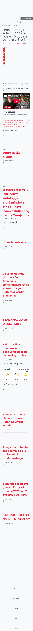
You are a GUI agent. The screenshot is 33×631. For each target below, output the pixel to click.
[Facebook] (16, 49)
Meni (16, 608)
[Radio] (16, 615)
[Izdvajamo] (16, 596)
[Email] (16, 63)
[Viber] (16, 56)
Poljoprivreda (6, 25)
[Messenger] (16, 51)
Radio (16, 618)
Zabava (15, 25)
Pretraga (16, 628)
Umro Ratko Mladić (15, 242)
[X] (16, 60)
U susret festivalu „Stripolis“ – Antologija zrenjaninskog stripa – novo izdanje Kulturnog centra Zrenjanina (16, 202)
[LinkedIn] (16, 53)
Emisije (19, 22)
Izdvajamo (5, 22)
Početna (16, 589)
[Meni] (16, 605)
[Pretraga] (16, 625)
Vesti (12, 22)
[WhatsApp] (16, 58)
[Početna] (16, 586)
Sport (26, 22)
